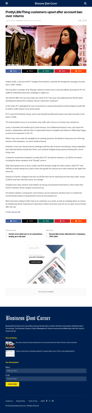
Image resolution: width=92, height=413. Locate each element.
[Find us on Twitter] (49, 401)
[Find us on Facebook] (46, 401)
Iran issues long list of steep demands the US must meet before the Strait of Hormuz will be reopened (46, 342)
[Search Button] (85, 3)
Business (20, 20)
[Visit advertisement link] (46, 264)
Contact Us (9, 401)
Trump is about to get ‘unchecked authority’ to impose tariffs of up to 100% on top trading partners (45, 351)
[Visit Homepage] (46, 3)
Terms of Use (32, 401)
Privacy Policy (20, 401)
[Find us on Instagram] (53, 401)
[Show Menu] (7, 3)
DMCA (43, 401)
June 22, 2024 (10, 20)
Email (8, 375)
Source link (15, 212)
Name (8, 367)
